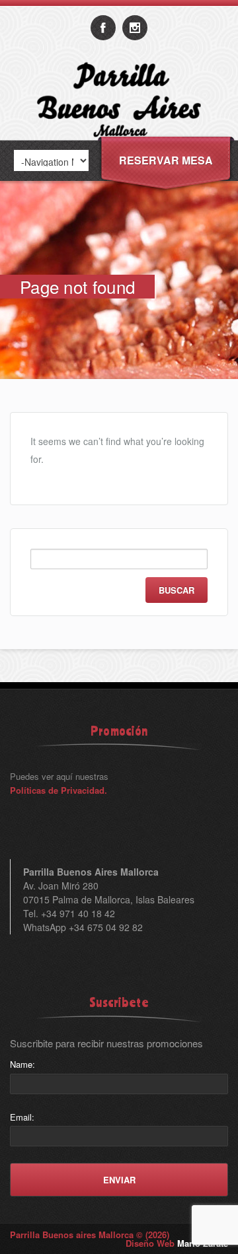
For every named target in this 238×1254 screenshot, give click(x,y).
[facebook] (103, 27)
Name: (22, 1064)
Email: (22, 1117)
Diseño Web (177, 1243)
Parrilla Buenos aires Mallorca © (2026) (89, 1234)
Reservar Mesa (166, 160)
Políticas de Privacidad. (58, 790)
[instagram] (134, 27)
